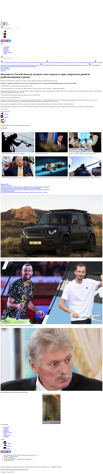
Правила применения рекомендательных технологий (14, 469)
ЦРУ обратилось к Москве (41, 153)
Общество (3, 70)
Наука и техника (8, 432)
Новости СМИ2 (5, 184)
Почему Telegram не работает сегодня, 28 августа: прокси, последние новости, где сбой (71, 62)
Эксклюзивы (7, 435)
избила (72, 100)
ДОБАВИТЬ (4, 128)
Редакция (6, 436)
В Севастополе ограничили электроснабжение (13, 153)
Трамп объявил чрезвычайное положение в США (14, 177)
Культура (6, 428)
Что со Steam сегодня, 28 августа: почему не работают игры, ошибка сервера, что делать (65, 65)
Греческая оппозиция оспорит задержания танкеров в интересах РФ (85, 178)
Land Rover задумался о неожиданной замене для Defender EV (16, 259)
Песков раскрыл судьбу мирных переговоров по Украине (14, 392)
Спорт (5, 434)
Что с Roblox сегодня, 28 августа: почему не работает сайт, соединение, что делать (24, 62)
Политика (6, 430)
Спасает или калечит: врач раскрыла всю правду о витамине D (51, 177)
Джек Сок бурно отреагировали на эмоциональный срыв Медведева (17, 325)
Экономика (6, 427)
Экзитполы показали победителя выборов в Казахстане (82, 153)
